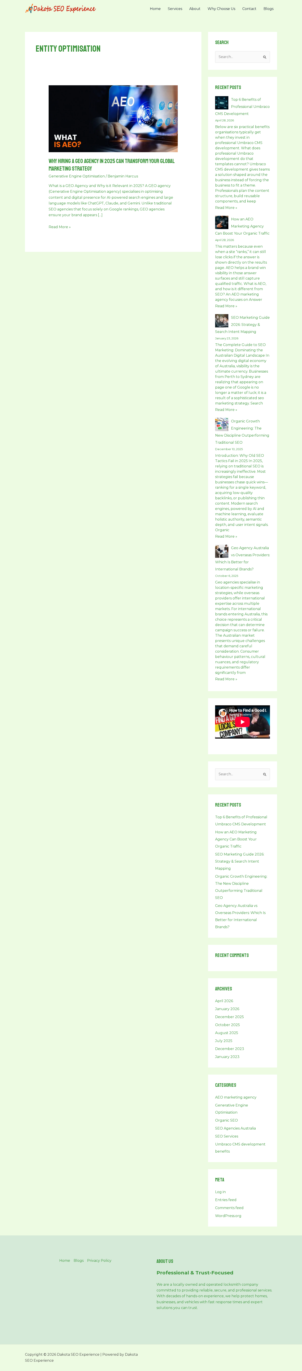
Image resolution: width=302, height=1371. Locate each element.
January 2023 (227, 1057)
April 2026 (224, 1001)
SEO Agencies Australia (235, 1128)
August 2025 (226, 1033)
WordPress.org (228, 1216)
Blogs (268, 9)
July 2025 (223, 1041)
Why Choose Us (221, 9)
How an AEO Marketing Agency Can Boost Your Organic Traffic (242, 226)
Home (155, 9)
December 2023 (229, 1049)
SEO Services (226, 1136)
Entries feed (226, 1200)
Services (175, 9)
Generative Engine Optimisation (77, 176)
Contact (249, 9)
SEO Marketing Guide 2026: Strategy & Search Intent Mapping (242, 324)
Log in (220, 1192)
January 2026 (227, 1009)
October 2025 (227, 1025)
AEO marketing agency (235, 1097)
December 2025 (229, 1017)
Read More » (60, 226)
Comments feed (229, 1208)
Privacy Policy (99, 1260)
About (195, 9)
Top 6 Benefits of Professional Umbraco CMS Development (242, 106)
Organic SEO (226, 1120)
